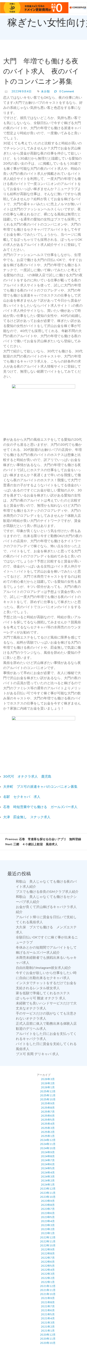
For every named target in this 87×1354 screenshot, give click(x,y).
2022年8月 (48, 1254)
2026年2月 (48, 1083)
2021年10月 (48, 1294)
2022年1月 (48, 1282)
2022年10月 (48, 1245)
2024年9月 (48, 1152)
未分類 (45, 91)
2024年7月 (48, 1160)
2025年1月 (48, 1136)
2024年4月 (48, 1173)
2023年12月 (48, 1189)
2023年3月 (48, 1225)
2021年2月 (48, 1327)
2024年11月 (48, 1144)
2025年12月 (48, 1091)
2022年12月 (48, 1237)
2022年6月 (48, 1262)
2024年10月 (48, 1148)
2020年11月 (48, 1339)
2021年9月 (48, 1298)
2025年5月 (48, 1120)
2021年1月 (48, 1331)
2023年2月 (48, 1229)
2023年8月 (48, 1205)
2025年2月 (48, 1132)
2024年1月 (48, 1185)
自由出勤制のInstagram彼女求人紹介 (43, 968)
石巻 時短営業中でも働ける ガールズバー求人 (40, 807)
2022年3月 (48, 1274)
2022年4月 (48, 1270)
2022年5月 (48, 1266)
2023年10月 (48, 1197)
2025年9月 (48, 1103)
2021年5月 (48, 1314)
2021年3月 (48, 1323)
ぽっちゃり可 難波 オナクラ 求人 (41, 998)
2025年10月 (48, 1099)
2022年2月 (48, 1278)
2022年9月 (48, 1249)
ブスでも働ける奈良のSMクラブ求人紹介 (47, 891)
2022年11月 (48, 1241)
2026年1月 (48, 1087)
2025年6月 (48, 1116)
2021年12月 (48, 1286)
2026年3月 (48, 1079)
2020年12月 (48, 1335)
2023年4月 (48, 1221)
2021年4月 (48, 1318)
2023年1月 (48, 1233)
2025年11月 (48, 1095)
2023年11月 (48, 1193)
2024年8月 (48, 1156)
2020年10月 (48, 1343)
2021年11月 (48, 1290)
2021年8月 (48, 1302)
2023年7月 (48, 1209)
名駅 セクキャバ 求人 (21, 797)
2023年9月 (48, 1201)
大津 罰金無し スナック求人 (26, 817)
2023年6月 (48, 1213)
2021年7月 (48, 1306)
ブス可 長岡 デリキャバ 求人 (37, 1054)
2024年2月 (48, 1181)
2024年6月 (48, 1164)
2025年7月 (48, 1112)
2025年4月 (48, 1124)
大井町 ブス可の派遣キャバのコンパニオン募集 (40, 786)
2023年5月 (48, 1217)
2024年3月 (48, 1177)
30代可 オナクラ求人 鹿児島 (27, 776)
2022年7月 (48, 1258)
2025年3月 (48, 1128)
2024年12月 (48, 1140)
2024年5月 (48, 1168)
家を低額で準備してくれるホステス (43, 993)
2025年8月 (48, 1108)
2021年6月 (48, 1310)
